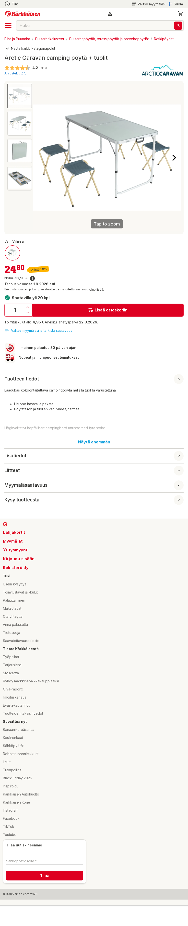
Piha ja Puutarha (17, 38)
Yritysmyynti (15, 549)
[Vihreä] (12, 253)
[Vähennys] (28, 312)
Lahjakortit (14, 532)
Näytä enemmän (94, 441)
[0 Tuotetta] (181, 14)
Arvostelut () (15, 73)
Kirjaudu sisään (19, 558)
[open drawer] (8, 25)
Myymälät (13, 541)
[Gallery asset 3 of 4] (19, 151)
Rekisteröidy (15, 567)
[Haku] (178, 26)
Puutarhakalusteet (49, 38)
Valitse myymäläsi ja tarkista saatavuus (41, 330)
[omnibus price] (32, 278)
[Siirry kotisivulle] (22, 14)
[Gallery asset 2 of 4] (19, 123)
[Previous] (39, 157)
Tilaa (44, 875)
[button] (148, 4)
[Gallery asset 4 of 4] (19, 178)
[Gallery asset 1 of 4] (19, 96)
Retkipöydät (164, 38)
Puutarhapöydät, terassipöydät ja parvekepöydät (109, 38)
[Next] (174, 157)
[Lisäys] (28, 307)
